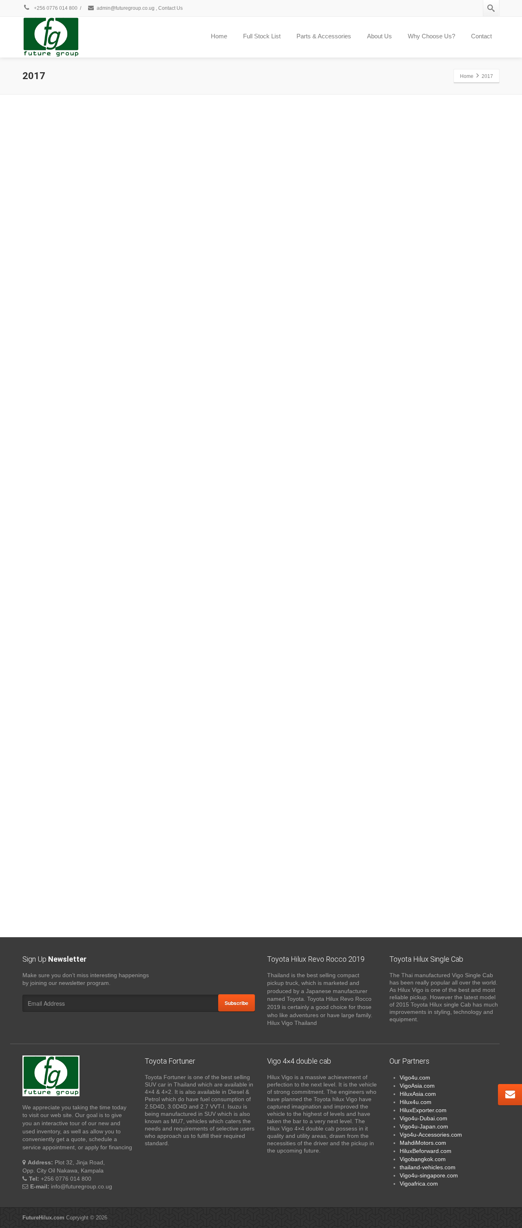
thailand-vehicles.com (428, 1167)
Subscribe (236, 1003)
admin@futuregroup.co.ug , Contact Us (140, 8)
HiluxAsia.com (418, 1094)
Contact (481, 36)
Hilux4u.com (415, 1102)
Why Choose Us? (431, 36)
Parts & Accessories (323, 36)
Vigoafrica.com (419, 1183)
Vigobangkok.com (423, 1159)
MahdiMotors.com (423, 1142)
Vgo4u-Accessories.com (431, 1134)
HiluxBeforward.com (425, 1151)
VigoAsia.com (417, 1085)
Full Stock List (262, 36)
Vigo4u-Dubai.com (423, 1118)
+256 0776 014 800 (55, 8)
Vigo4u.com (415, 1077)
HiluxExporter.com (423, 1110)
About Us (379, 36)
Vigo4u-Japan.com (424, 1126)
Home (219, 36)
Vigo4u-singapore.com (429, 1175)
